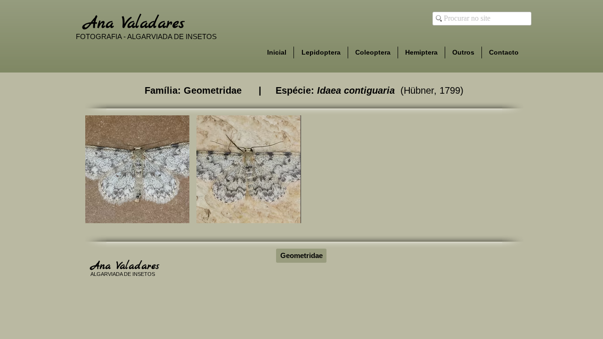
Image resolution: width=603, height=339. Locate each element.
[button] (137, 169)
